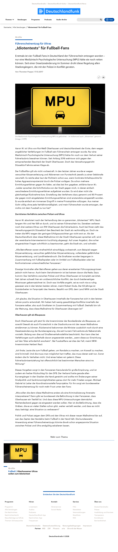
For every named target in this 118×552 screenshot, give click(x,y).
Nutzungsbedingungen (72, 526)
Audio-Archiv (61, 19)
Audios (31, 510)
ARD (43, 528)
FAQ (74, 507)
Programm (35, 19)
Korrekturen (98, 518)
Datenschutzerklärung (51, 526)
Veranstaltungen (79, 512)
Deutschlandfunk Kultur (57, 4)
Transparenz (99, 515)
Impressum (87, 526)
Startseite (7, 27)
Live (111, 20)
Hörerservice (56, 507)
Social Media (56, 510)
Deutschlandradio (39, 4)
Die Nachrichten (11, 512)
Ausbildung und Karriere (103, 512)
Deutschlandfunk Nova (77, 4)
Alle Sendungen (19, 27)
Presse (96, 510)
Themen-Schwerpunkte (14, 521)
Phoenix (56, 528)
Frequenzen (33, 521)
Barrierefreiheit (100, 521)
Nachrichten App (35, 518)
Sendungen (22, 19)
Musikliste (76, 515)
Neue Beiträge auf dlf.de (14, 518)
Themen (8, 19)
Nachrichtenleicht (12, 515)
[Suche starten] (101, 19)
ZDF (49, 528)
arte (63, 528)
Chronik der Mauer (74, 528)
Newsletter (77, 510)
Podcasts (48, 19)
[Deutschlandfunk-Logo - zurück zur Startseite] (59, 11)
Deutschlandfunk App (37, 515)
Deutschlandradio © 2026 (59, 536)
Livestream (33, 507)
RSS (74, 518)
